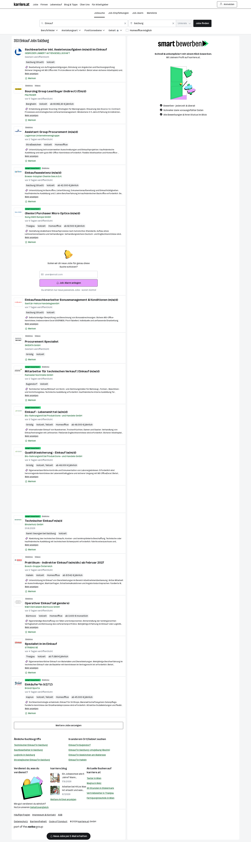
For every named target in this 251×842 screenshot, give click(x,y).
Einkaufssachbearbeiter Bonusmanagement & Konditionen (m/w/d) (71, 300)
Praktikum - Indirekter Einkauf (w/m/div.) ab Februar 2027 (64, 562)
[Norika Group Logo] (28, 827)
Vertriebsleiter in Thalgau (100, 793)
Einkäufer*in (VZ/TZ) (39, 684)
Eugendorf (31, 384)
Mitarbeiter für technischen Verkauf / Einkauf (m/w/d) (62, 371)
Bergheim (31, 104)
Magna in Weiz (94, 783)
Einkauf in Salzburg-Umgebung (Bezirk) (89, 750)
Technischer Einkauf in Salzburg (31, 745)
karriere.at (94, 772)
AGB (60, 814)
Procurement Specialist (42, 341)
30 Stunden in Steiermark (100, 788)
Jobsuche (99, 13)
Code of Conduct (58, 821)
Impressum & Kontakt (44, 814)
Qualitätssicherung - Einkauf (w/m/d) (50, 452)
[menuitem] (51, 31)
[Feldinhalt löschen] (125, 23)
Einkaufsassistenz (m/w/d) (43, 172)
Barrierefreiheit (38, 821)
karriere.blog (58, 768)
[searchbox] (69, 274)
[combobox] (84, 23)
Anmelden (229, 4)
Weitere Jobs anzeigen (68, 725)
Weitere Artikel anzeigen (63, 799)
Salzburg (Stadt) (35, 62)
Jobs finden (202, 23)
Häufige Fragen (22, 814)
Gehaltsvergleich (39, 807)
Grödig (29, 354)
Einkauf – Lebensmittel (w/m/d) (46, 412)
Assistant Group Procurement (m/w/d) (51, 132)
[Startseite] (23, 4)
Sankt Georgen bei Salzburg (41, 533)
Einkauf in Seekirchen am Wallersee (87, 754)
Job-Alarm (137, 13)
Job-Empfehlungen (118, 13)
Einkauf (24, 40)
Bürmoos (31, 615)
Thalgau (30, 226)
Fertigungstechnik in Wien (100, 798)
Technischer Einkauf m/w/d (43, 520)
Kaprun (30, 697)
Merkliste (152, 13)
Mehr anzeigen (31, 73)
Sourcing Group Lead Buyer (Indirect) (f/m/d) (55, 91)
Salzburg (43, 40)
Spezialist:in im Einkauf (41, 644)
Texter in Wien (94, 778)
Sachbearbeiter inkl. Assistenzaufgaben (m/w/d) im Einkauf (66, 49)
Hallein (29, 575)
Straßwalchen (33, 144)
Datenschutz (21, 821)
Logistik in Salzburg (24, 754)
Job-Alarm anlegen (70, 282)
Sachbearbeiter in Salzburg (28, 750)
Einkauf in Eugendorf (79, 745)
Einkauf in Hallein (78, 759)
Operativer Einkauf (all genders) (47, 603)
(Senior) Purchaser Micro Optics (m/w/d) (52, 213)
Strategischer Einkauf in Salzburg (32, 759)
